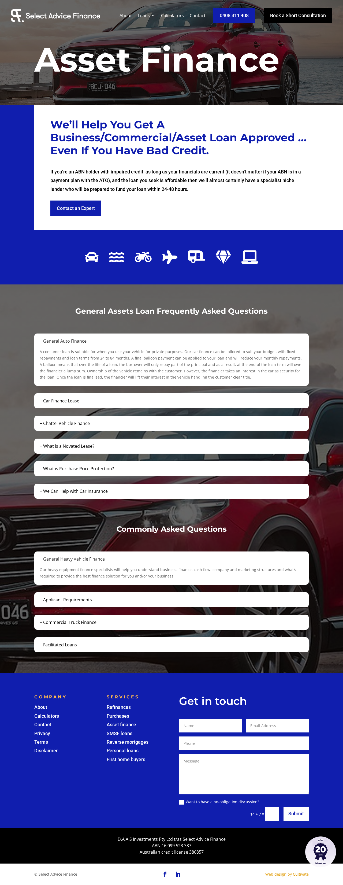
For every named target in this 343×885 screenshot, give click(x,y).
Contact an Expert (76, 208)
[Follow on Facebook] (165, 874)
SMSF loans (119, 733)
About (126, 15)
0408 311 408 (234, 15)
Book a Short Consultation (298, 15)
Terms (41, 742)
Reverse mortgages (127, 742)
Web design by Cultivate (287, 874)
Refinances (119, 707)
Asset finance (121, 724)
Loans (144, 15)
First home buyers (126, 759)
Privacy (42, 733)
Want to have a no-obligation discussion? (222, 801)
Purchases (118, 716)
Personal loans (123, 750)
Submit (296, 813)
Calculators (172, 15)
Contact (198, 15)
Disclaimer (46, 750)
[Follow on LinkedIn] (178, 874)
